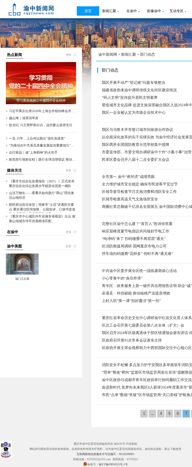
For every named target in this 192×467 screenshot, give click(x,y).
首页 (88, 11)
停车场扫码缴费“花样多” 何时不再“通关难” (137, 254)
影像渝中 (154, 11)
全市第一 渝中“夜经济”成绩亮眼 (128, 177)
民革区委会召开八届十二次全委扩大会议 (135, 160)
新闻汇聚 (109, 11)
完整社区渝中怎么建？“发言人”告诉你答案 (137, 224)
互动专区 (177, 11)
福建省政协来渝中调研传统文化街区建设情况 (139, 90)
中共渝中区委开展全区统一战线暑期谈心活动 (139, 271)
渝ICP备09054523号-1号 (113, 464)
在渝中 (131, 11)
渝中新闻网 (107, 54)
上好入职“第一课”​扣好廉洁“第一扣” (131, 301)
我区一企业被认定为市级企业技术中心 (134, 112)
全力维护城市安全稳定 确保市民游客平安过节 (140, 184)
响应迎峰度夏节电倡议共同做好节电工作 (135, 231)
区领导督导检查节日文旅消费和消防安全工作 (139, 192)
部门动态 (147, 54)
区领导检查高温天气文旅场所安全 (130, 199)
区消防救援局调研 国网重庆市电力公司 (134, 246)
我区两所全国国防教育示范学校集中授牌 (135, 145)
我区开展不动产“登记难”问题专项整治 (133, 83)
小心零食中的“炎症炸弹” (122, 278)
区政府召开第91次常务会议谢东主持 (132, 340)
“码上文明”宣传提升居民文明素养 (130, 97)
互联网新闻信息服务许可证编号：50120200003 (105, 454)
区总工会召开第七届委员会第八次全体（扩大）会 (143, 325)
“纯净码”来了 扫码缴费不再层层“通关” (134, 239)
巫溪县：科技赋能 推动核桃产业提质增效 (136, 293)
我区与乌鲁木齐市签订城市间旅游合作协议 (137, 130)
